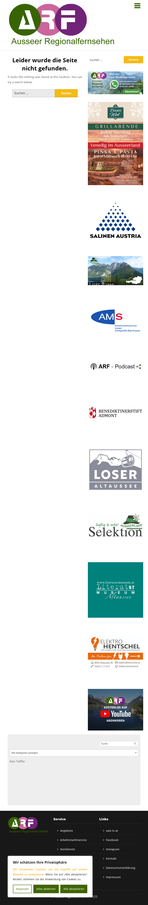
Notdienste (67, 849)
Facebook (112, 840)
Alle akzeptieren (73, 889)
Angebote (66, 830)
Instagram (112, 849)
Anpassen (22, 889)
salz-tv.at (112, 830)
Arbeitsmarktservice (73, 840)
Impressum (113, 877)
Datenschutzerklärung (120, 868)
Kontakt (111, 858)
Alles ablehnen (46, 889)
